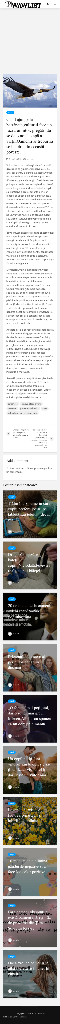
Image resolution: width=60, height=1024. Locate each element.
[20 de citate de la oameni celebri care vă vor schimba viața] (30, 616)
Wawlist (41, 1013)
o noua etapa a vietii (31, 403)
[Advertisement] (30, 41)
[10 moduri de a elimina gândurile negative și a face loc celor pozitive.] (30, 871)
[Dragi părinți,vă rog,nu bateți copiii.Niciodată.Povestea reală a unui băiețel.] (30, 565)
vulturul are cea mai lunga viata (22, 413)
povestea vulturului (29, 408)
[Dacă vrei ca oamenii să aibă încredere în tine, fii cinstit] (30, 973)
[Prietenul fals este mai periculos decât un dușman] (30, 667)
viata (44, 408)
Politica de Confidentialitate (15, 1017)
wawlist (15, 531)
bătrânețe (13, 403)
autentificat (27, 468)
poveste (12, 408)
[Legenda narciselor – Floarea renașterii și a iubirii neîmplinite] (30, 820)
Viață (10, 113)
